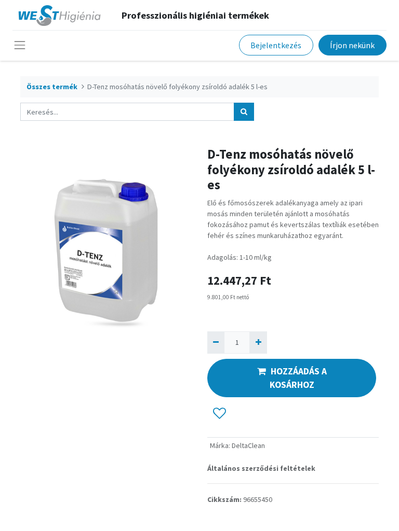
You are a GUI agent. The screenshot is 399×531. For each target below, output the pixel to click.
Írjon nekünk (352, 45)
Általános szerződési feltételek (261, 468)
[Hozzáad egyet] (258, 342)
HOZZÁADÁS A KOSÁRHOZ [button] (298, 378)
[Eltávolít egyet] (215, 342)
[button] (219, 413)
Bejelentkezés (275, 45)
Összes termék (51, 86)
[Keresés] (244, 112)
